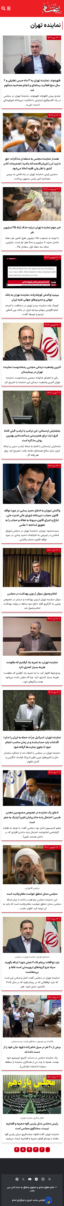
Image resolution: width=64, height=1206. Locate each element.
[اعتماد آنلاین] (52, 8)
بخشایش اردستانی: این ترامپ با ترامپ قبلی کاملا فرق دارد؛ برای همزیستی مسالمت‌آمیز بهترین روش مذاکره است (32, 436)
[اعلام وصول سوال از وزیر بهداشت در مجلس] (32, 567)
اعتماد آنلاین (15, 1187)
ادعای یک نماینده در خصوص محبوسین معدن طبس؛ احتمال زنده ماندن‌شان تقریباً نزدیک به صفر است (32, 817)
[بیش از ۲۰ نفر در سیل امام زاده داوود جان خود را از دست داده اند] (32, 1016)
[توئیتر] (21, 1179)
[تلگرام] (34, 1179)
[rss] (47, 1179)
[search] (3, 8)
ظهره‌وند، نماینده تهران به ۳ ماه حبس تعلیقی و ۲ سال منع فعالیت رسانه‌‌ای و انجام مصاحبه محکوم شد (32, 85)
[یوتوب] (28, 1179)
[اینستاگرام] (41, 1179)
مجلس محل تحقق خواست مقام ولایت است (32, 894)
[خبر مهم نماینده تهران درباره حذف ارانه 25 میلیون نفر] (32, 204)
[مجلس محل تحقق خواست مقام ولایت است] (32, 864)
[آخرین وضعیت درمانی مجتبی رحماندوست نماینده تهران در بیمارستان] (32, 341)
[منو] (9, 8)
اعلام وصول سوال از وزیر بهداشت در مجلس (32, 594)
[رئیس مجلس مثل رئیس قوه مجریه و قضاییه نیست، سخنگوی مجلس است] (32, 1094)
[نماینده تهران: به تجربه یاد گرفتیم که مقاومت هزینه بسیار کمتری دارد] (32, 636)
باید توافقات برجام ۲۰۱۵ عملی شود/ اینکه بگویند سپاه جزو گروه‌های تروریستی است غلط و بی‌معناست (32, 967)
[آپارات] (15, 1179)
